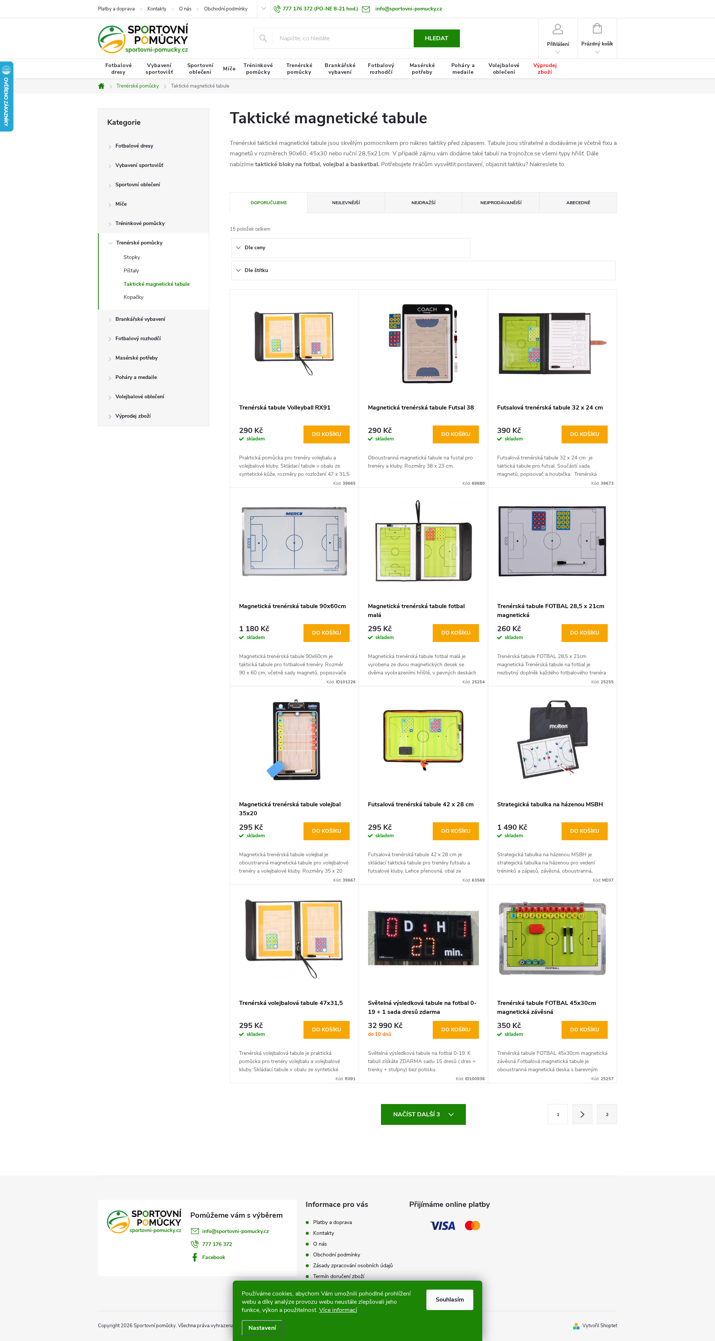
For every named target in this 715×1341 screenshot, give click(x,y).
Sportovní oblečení (137, 184)
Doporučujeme (269, 203)
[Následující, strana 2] (582, 1114)
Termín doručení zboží (338, 1276)
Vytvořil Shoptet (599, 1325)
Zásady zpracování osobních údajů (353, 1265)
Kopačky (133, 297)
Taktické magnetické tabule (157, 284)
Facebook (213, 1257)
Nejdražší (423, 203)
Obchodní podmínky (226, 9)
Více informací (338, 1310)
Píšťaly (131, 270)
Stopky (132, 257)
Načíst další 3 (417, 1114)
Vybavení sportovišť (139, 165)
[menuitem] (118, 69)
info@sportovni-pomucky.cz (235, 1231)
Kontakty (156, 9)
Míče (121, 204)
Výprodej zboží (133, 416)
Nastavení (262, 1328)
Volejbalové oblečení (139, 396)
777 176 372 (217, 1244)
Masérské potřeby (136, 357)
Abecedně (578, 203)
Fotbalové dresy (134, 145)
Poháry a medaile (136, 377)
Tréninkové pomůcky (140, 223)
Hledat (436, 38)
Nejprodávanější (500, 203)
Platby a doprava (116, 9)
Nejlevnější (346, 203)
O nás (185, 9)
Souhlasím (450, 1300)
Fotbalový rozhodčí (138, 338)
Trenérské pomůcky (139, 242)
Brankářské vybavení (140, 319)
